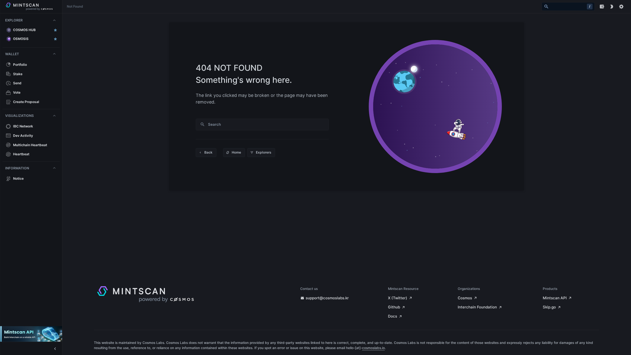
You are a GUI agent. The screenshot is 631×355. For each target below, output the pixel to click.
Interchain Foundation (477, 307)
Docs (392, 316)
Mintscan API (555, 298)
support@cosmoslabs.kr (327, 298)
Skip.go (549, 307)
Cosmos (465, 298)
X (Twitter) (397, 298)
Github (394, 307)
